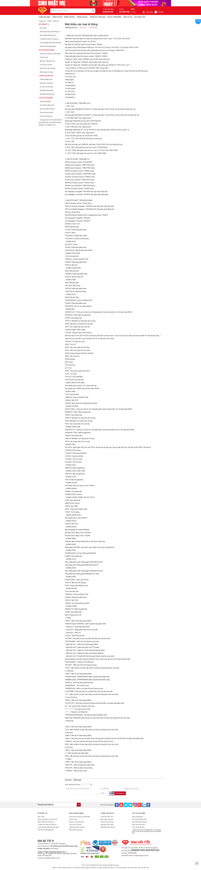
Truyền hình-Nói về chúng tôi (47, 824)
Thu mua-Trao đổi (75, 824)
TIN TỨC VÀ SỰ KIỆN (46, 98)
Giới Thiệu (41, 816)
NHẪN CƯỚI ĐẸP (69, 17)
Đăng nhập (149, 12)
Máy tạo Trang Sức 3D (76, 822)
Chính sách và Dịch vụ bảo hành (79, 816)
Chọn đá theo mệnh (138, 824)
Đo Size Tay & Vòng (106, 822)
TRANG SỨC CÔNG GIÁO (97, 17)
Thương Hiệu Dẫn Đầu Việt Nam (48, 827)
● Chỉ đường (54, 848)
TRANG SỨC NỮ (57, 17)
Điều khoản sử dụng (75, 830)
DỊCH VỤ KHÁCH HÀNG (46, 50)
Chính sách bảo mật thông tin (47, 819)
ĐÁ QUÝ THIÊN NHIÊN (114, 17)
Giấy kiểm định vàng (107, 824)
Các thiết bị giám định (139, 819)
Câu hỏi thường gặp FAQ (46, 830)
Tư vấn (198, 21)
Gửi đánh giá (120, 793)
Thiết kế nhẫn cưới (106, 816)
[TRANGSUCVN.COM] (42, 13)
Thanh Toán (73, 819)
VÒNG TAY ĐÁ (127, 17)
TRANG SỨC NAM (44, 17)
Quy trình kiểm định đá (139, 822)
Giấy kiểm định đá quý (107, 827)
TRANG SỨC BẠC (82, 17)
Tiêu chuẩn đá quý (138, 827)
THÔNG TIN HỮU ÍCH (46, 76)
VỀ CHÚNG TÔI (44, 24)
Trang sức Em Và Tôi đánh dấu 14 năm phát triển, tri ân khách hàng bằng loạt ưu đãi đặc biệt (146, 831)
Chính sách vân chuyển (76, 827)
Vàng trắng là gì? (137, 816)
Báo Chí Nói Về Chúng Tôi (46, 822)
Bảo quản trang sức (107, 819)
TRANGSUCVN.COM (71, 27)
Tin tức (133, 12)
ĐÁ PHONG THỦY (140, 17)
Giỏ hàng (159, 12)
